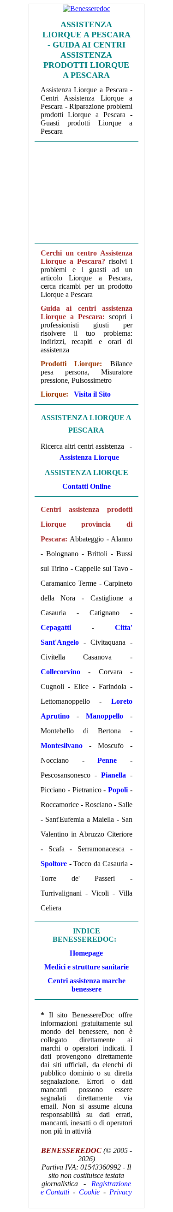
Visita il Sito (92, 394)
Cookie (89, 1192)
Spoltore (54, 863)
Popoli (118, 790)
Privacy (120, 1192)
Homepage (86, 953)
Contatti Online (86, 486)
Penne (107, 760)
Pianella (113, 775)
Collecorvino (60, 672)
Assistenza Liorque (89, 457)
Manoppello (104, 716)
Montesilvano (62, 745)
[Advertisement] (86, 191)
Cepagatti (56, 627)
